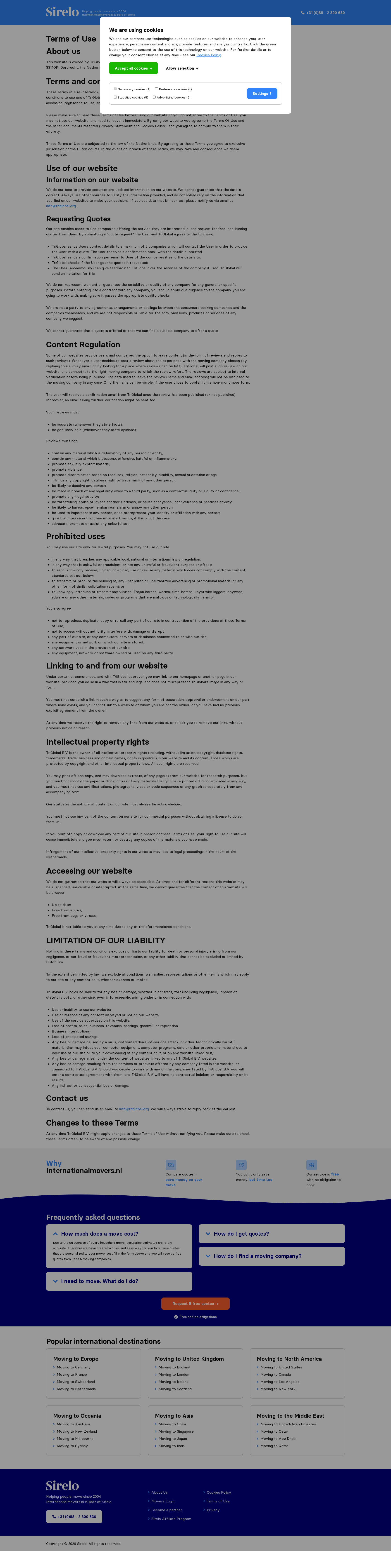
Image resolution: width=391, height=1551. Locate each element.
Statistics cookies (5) (133, 97)
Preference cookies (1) (175, 89)
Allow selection (180, 68)
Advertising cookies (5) (174, 97)
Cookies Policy (209, 55)
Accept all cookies (131, 68)
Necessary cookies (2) (134, 89)
